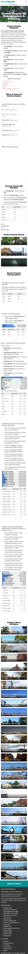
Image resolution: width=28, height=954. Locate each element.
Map (5, 87)
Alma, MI (5, 110)
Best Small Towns (9, 915)
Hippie (5, 924)
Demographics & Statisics (11, 88)
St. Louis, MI (6, 114)
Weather (6, 83)
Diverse (6, 917)
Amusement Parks (9, 909)
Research (6, 930)
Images (6, 85)
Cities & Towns (8, 81)
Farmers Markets (8, 921)
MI (6, 4)
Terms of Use (7, 948)
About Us (6, 941)
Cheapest (6, 908)
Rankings (6, 932)
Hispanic (6, 926)
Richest (6, 934)
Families (6, 919)
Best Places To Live (9, 913)
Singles (6, 935)
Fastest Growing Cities (10, 922)
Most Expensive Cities (10, 928)
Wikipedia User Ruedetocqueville (11, 267)
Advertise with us (8, 943)
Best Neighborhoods (9, 911)
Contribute (7, 945)
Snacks (8, 1)
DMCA (5, 950)
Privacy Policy (8, 947)
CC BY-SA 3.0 (21, 267)
